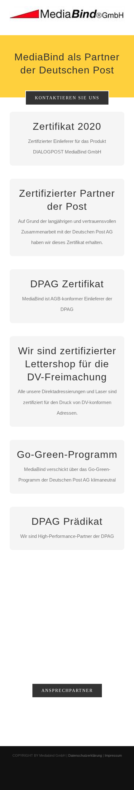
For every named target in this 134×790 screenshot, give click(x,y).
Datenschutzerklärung (85, 755)
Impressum (113, 755)
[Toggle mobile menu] (122, 25)
